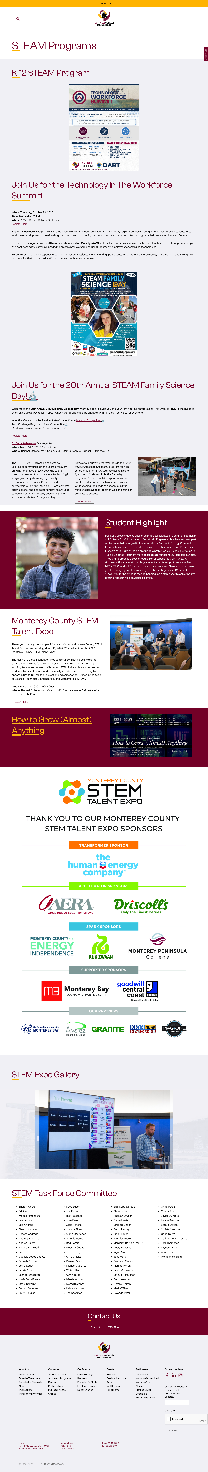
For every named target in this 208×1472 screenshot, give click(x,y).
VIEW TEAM (114, 1327)
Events (110, 1369)
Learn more (84, 501)
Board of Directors (29, 1378)
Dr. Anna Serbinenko (24, 443)
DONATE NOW (105, 3)
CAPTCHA (170, 1410)
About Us (24, 1369)
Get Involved (142, 1369)
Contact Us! (206, 54)
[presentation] (37, 1130)
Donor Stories (85, 1389)
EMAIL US (95, 1327)
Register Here (20, 223)
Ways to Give (143, 1382)
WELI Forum (113, 1386)
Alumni (139, 1386)
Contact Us (142, 1374)
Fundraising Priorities (30, 1393)
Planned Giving (143, 1389)
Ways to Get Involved (147, 1378)
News (22, 1386)
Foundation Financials (30, 1382)
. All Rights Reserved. (51, 1463)
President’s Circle (87, 1382)
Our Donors (83, 1369)
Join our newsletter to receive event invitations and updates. (176, 1391)
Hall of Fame (113, 1389)
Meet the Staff (27, 1374)
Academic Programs (59, 1378)
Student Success (58, 1374)
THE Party (112, 1374)
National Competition (88, 420)
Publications (26, 1389)
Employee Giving (86, 1386)
